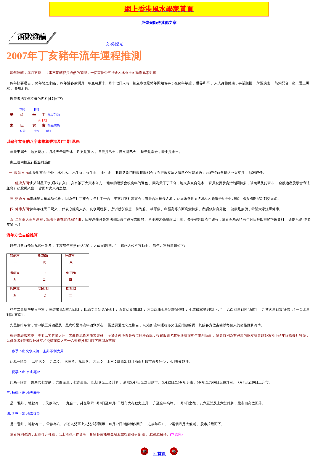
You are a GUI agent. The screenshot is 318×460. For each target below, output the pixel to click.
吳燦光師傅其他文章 (159, 22)
